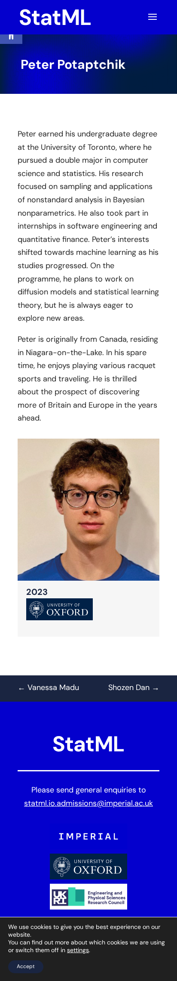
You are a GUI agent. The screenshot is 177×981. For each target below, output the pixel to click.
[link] (55, 18)
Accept (26, 966)
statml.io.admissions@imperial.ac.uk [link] (88, 804)
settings (78, 950)
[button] (152, 22)
